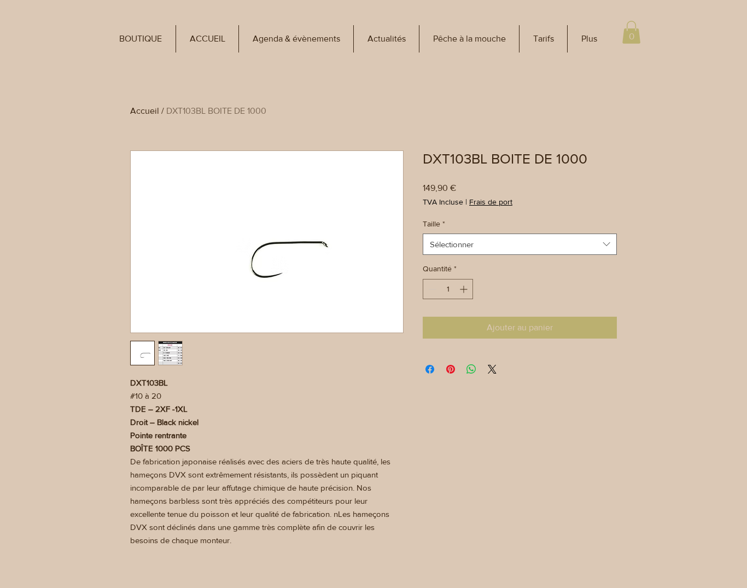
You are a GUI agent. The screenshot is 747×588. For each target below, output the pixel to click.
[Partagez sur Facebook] (429, 369)
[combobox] (520, 244)
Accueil (144, 110)
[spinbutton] (448, 289)
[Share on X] (492, 369)
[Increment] (464, 289)
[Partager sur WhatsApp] (471, 369)
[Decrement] (431, 289)
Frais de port (490, 201)
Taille (434, 223)
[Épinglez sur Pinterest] (450, 369)
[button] (141, 39)
